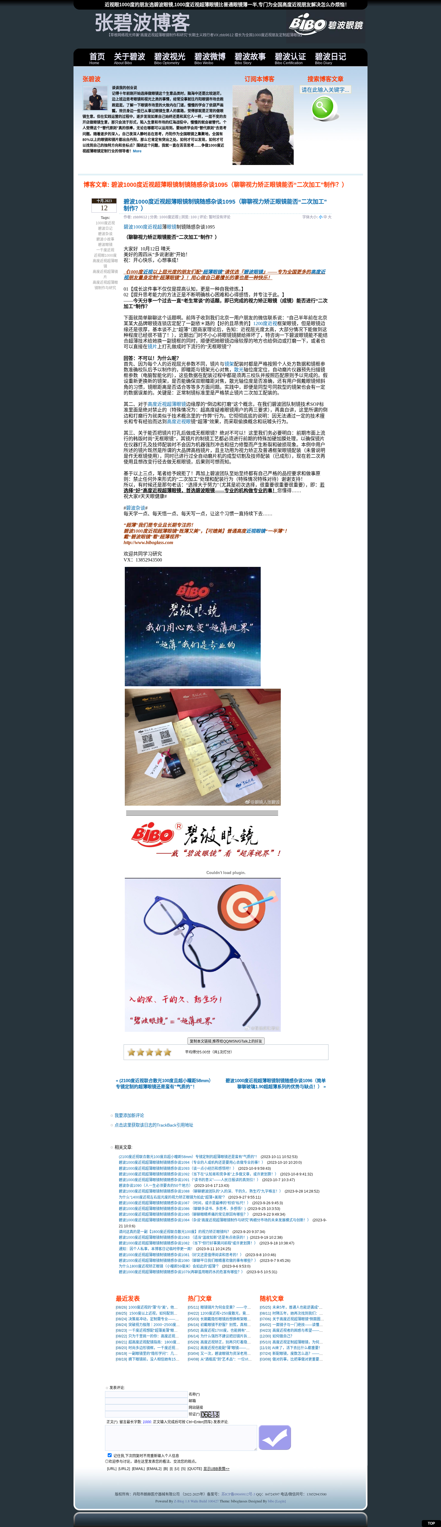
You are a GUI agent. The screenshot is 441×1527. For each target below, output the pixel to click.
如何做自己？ (277, 1336)
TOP (431, 1523)
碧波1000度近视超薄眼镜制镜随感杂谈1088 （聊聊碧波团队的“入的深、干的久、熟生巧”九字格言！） (201, 1191)
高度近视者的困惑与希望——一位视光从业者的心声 (307, 1330)
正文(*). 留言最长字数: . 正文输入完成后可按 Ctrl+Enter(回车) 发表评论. (167, 1422)
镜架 (229, 364)
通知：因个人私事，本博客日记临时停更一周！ (156, 1249)
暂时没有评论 (219, 217)
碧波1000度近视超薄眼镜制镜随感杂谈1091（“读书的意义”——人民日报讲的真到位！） (189, 1180)
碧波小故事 (105, 239)
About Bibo (129, 58)
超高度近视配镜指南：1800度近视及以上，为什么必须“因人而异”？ (176, 1342)
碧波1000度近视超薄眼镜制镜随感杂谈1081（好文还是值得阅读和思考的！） (181, 1255)
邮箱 (192, 1401)
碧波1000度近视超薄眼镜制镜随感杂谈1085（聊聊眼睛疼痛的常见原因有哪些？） (185, 1214)
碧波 (128, 226)
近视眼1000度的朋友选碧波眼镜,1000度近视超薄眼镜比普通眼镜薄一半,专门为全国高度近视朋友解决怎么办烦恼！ (227, 4)
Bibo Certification (290, 58)
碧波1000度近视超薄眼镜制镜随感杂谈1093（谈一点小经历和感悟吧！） (177, 1168)
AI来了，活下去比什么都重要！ (291, 1348)
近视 (147, 271)
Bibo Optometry (169, 58)
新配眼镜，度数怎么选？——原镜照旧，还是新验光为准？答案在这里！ (324, 1354)
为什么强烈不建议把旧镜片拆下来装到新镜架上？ (234, 1336)
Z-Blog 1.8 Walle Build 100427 (196, 1501)
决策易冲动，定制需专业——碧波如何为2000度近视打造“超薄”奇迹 (176, 1319)
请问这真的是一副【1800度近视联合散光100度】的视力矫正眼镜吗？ (175, 1232)
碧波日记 (105, 228)
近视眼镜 (255, 531)
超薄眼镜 (212, 271)
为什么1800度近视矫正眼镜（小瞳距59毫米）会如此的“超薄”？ (169, 1266)
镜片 (152, 346)
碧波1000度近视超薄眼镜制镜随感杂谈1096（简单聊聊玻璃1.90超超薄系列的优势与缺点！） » (276, 1083)
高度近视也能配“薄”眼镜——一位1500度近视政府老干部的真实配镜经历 (252, 1348)
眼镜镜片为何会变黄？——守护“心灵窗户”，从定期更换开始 (242, 1307)
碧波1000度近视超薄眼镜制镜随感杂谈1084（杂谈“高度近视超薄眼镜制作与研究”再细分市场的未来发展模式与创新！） (215, 1220)
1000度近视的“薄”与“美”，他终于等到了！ (156, 1307)
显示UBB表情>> (216, 1469)
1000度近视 (105, 223)
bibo (271, 1501)
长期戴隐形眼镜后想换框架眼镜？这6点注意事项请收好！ (240, 1319)
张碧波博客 (142, 23)
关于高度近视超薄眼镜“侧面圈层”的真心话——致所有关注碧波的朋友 (321, 1319)
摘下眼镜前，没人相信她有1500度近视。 (155, 1359)
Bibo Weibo (210, 58)
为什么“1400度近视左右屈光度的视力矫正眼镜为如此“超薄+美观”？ (172, 1197)
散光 (239, 369)
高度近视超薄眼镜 (167, 404)
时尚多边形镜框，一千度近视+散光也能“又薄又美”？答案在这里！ (175, 1348)
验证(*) (194, 1414)
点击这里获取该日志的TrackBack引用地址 (154, 1125)
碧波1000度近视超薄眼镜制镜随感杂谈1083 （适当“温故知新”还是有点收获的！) (183, 1237)
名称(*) (194, 1394)
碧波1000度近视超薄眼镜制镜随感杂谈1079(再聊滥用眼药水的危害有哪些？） (182, 1272)
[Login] (280, 1501)
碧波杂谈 (105, 234)
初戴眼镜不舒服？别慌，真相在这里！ (225, 1325)
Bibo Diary (330, 58)
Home (97, 58)
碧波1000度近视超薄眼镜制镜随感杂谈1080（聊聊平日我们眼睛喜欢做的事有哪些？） (188, 1261)
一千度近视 (105, 250)
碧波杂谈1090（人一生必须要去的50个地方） (156, 1186)
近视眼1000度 (105, 255)
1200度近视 (265, 323)
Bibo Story (250, 58)
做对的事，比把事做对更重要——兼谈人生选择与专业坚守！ (315, 1359)
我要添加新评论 (129, 1115)
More (137, 151)
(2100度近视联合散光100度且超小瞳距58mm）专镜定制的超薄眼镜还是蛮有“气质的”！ (189, 1157)
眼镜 (171, 226)
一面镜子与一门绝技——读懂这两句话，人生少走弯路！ (311, 1325)
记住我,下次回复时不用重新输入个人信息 (146, 1456)
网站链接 (196, 1408)
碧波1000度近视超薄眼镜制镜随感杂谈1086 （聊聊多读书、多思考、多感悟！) (182, 1209)
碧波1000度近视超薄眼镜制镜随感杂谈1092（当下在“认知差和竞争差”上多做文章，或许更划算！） (198, 1174)
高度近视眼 (179, 421)
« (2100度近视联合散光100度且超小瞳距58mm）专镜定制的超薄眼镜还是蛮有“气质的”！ (164, 1083)
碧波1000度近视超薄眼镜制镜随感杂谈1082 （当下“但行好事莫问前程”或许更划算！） (188, 1243)
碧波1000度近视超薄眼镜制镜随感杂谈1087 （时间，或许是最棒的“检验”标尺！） (184, 1203)
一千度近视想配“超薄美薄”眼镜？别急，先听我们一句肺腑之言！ (174, 1330)
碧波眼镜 (105, 245)
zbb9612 (140, 217)
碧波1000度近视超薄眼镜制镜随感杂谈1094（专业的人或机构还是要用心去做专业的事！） (192, 1162)
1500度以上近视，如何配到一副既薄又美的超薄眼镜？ (166, 1313)
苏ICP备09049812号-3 (238, 1494)
